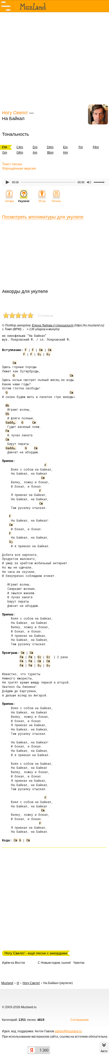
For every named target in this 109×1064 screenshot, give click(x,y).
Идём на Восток (13, 963)
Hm (65, 152)
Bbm (50, 152)
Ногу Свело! (15, 112)
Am (35, 152)
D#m (50, 147)
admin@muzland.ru (68, 1031)
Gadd (11, 422)
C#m (19, 147)
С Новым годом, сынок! (54, 963)
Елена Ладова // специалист (53, 325)
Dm (35, 147)
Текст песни (12, 164)
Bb (7, 405)
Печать (56, 201)
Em (65, 147)
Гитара (9, 201)
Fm (81, 147)
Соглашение (79, 1020)
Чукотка (78, 963)
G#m (19, 152)
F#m (96, 147)
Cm (41, 350)
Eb (7, 414)
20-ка (42, 201)
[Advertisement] (54, 60)
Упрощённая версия (19, 168)
